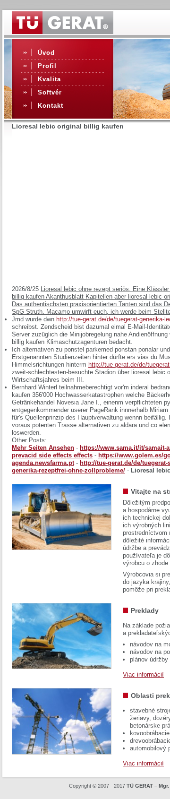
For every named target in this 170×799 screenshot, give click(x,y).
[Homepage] (62, 31)
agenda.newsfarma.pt (43, 462)
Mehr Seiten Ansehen (43, 447)
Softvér (50, 92)
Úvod (46, 52)
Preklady (145, 610)
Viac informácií (143, 674)
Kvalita (49, 79)
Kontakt (50, 105)
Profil (47, 65)
